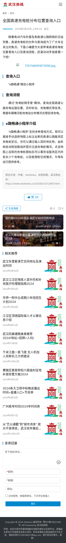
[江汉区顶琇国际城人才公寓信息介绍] (53, 320)
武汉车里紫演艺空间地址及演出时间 (22, 263)
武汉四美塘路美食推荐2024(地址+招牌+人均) (18, 336)
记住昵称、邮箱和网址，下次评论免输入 (29, 495)
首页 (5, 13)
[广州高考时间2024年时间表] (53, 410)
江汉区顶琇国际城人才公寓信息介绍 (22, 318)
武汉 (46, 28)
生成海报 (13, 208)
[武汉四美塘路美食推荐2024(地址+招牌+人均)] (53, 338)
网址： (11, 488)
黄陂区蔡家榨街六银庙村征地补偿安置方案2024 (22, 372)
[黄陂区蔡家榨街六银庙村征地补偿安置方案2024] (53, 374)
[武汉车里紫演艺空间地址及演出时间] (53, 265)
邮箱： (11, 480)
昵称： (11, 471)
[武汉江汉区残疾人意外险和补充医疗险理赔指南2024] (53, 284)
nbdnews (8, 28)
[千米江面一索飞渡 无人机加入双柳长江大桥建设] (53, 356)
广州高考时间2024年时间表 (21, 406)
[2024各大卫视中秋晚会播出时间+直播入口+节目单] (53, 392)
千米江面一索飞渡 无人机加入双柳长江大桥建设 (21, 354)
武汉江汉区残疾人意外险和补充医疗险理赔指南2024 (22, 281)
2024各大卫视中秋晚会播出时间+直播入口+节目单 (21, 390)
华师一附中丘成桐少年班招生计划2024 (22, 300)
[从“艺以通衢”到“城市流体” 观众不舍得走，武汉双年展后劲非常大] (53, 428)
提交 (33, 503)
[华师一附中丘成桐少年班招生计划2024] (53, 302)
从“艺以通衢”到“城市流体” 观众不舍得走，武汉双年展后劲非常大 (22, 426)
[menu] (60, 4)
